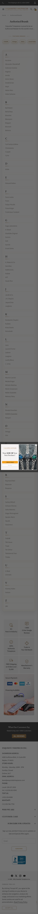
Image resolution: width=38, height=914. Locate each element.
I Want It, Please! (10, 462)
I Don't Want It (10, 465)
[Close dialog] (36, 445)
